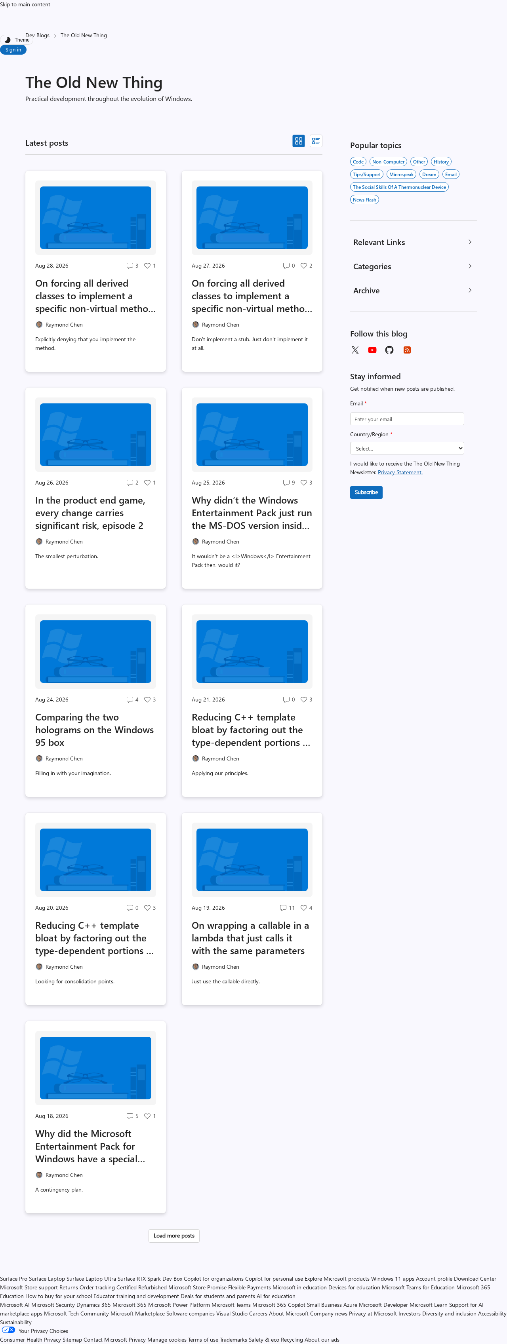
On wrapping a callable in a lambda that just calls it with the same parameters (250, 937)
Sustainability (16, 1322)
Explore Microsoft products (337, 1278)
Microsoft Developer (383, 1304)
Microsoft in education (300, 1287)
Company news (328, 1313)
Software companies (190, 1313)
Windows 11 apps (392, 1278)
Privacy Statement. (400, 472)
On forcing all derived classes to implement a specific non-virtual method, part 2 (95, 295)
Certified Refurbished (141, 1287)
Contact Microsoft (105, 1339)
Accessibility (492, 1313)
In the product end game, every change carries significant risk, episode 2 (90, 512)
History (441, 161)
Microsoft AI (15, 1304)
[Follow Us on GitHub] (390, 350)
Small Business (324, 1304)
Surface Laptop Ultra (91, 1278)
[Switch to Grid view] (298, 141)
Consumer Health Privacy (30, 1339)
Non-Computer (388, 161)
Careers (258, 1313)
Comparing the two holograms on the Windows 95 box (94, 729)
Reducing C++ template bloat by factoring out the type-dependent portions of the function (95, 937)
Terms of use (203, 1339)
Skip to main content (25, 4)
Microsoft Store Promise (197, 1287)
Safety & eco (264, 1339)
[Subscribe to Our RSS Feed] (407, 350)
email (451, 174)
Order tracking (97, 1287)
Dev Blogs (37, 35)
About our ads (322, 1339)
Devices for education (354, 1287)
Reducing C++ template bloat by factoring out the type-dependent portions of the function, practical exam (252, 729)
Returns (68, 1287)
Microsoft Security (53, 1304)
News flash (364, 199)
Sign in (13, 49)
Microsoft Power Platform (179, 1304)
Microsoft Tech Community (76, 1313)
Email (358, 403)
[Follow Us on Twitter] (355, 350)
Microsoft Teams (231, 1304)
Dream (429, 174)
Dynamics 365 (93, 1304)
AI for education (276, 1296)
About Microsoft (289, 1313)
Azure (350, 1304)
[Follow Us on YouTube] (372, 350)
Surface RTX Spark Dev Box (150, 1278)
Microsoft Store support (29, 1287)
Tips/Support (367, 174)
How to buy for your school (58, 1296)
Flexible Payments (249, 1287)
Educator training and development (136, 1296)
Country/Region (371, 434)
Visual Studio (232, 1313)
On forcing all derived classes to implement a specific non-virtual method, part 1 (252, 295)
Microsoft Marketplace (138, 1313)
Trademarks (233, 1339)
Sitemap (72, 1339)
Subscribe (366, 492)
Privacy (138, 1339)
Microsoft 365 (129, 1304)
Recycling (292, 1339)
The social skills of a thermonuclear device (399, 187)
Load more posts (174, 1235)
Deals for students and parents (218, 1296)
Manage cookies (167, 1339)
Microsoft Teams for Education (418, 1287)
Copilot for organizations (214, 1278)
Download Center (475, 1278)
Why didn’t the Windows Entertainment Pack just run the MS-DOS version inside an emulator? (252, 512)
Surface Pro (13, 1278)
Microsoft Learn (429, 1304)
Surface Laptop (47, 1278)
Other (419, 161)
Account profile (434, 1278)
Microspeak (401, 174)
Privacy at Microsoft (373, 1313)
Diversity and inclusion (449, 1313)
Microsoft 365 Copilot (278, 1304)
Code (358, 161)
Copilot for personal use (274, 1278)
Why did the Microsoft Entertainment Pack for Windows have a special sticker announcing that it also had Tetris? (90, 1146)
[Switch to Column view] (316, 141)
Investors (409, 1313)
